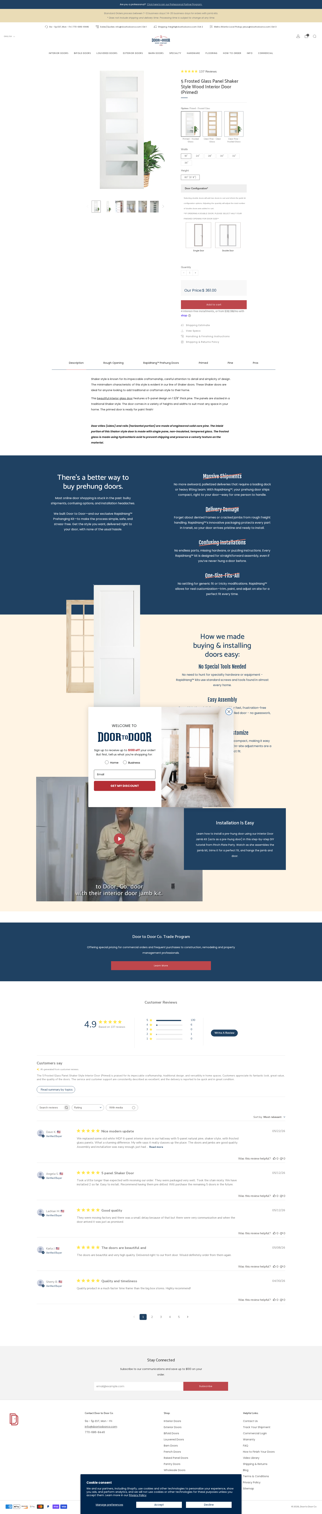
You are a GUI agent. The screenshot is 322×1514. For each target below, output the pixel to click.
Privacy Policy (137, 1495)
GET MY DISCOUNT (125, 786)
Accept (159, 1505)
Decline (209, 1505)
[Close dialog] (229, 711)
